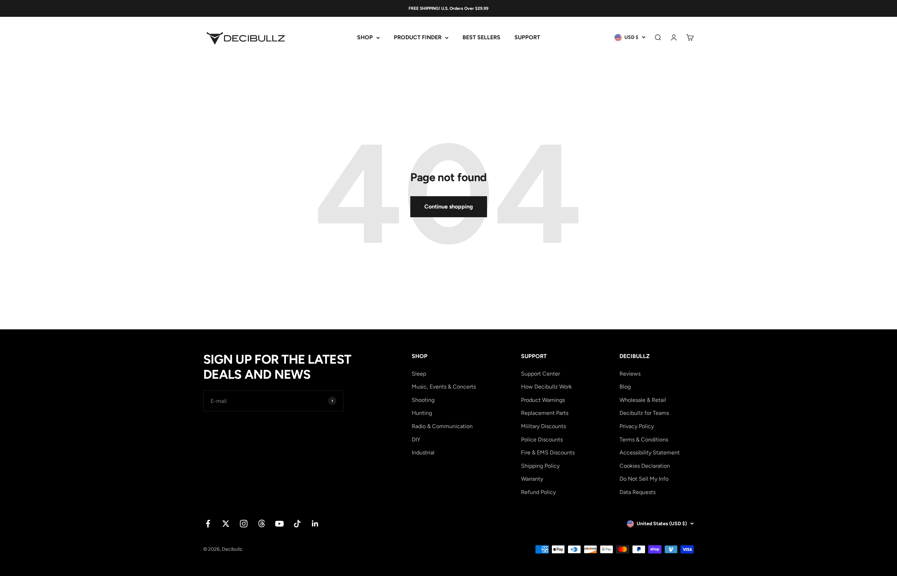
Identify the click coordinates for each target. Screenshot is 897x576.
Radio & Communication (442, 426)
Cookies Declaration (644, 465)
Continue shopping (448, 206)
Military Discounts (543, 426)
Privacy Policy (636, 426)
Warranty (532, 478)
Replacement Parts (544, 413)
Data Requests (637, 492)
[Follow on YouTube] (279, 523)
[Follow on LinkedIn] (315, 523)
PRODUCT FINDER (417, 37)
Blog (625, 386)
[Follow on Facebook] (208, 523)
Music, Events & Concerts (444, 386)
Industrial (423, 452)
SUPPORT (527, 37)
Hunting (422, 413)
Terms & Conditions (643, 439)
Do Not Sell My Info (644, 478)
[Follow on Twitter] (226, 523)
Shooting (423, 400)
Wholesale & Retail (642, 400)
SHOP (365, 37)
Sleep (419, 373)
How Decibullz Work (546, 386)
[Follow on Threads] (261, 523)
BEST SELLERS (481, 37)
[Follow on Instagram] (243, 523)
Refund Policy (538, 492)
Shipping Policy (540, 465)
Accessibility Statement (649, 452)
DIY (416, 439)
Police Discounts (542, 439)
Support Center (540, 373)
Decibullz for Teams (644, 413)
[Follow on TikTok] (297, 523)
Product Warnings (543, 400)
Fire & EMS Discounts (548, 452)
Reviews (630, 373)
